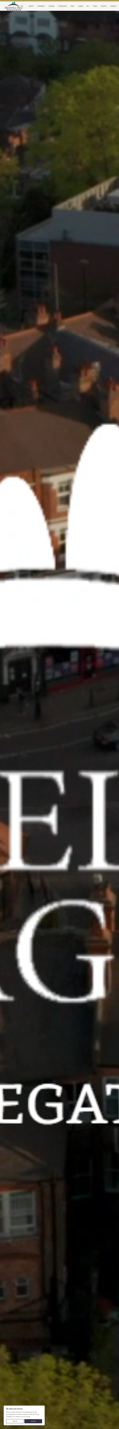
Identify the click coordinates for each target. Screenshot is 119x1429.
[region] (24, 1415)
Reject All (15, 1421)
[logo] (13, 6)
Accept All (33, 1421)
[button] (35, 6)
